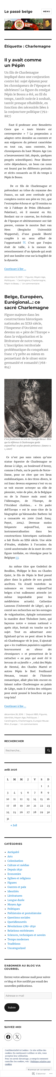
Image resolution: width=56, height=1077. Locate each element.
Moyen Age (39, 277)
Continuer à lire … (15, 268)
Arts (10, 856)
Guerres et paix (16, 887)
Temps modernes (18, 939)
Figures (29, 277)
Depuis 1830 (32, 714)
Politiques (9, 280)
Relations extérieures (20, 930)
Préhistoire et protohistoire (24, 913)
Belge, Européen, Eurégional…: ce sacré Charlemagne (26, 302)
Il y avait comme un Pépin (23, 62)
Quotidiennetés (17, 921)
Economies (14, 873)
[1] (24, 242)
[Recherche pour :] (24, 750)
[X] (17, 1037)
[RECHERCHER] (48, 750)
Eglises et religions (19, 878)
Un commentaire (31, 283)
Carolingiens (23, 280)
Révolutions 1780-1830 (21, 926)
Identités (8, 717)
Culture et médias (18, 865)
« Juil (14, 825)
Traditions (13, 943)
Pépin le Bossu (11, 283)
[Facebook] (8, 1037)
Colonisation (15, 860)
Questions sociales (18, 917)
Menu (46, 11)
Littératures (14, 895)
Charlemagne (38, 280)
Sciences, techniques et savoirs (26, 935)
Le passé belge (18, 11)
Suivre (12, 1007)
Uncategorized (16, 948)
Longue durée (15, 900)
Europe (14, 724)
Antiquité (13, 852)
